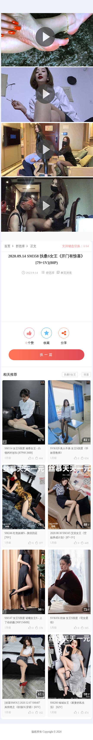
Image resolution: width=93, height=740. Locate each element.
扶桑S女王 (70, 374)
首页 (7, 246)
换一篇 (46, 354)
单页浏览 (64, 272)
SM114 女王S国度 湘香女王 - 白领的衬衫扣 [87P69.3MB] (23, 450)
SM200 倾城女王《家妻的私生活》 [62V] (67, 705)
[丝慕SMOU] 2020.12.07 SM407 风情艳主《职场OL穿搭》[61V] (22, 705)
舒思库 (20, 246)
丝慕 (86, 374)
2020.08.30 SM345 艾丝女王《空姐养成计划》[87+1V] (68, 535)
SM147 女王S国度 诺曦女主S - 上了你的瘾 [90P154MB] (23, 620)
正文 (33, 246)
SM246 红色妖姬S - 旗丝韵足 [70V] (21, 535)
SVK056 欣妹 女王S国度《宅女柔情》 (69, 620)
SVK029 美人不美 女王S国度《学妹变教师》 (69, 450)
